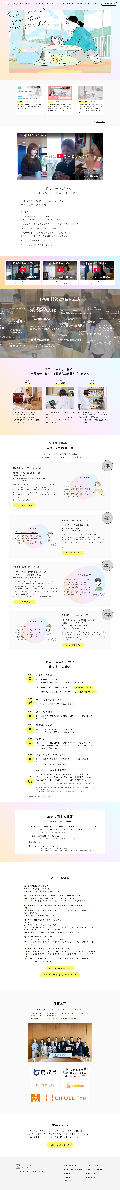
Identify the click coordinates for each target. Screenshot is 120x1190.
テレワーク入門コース (93, 1166)
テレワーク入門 (38, 4)
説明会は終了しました (87, 692)
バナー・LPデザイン (52, 4)
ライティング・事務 (67, 4)
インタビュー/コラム (92, 4)
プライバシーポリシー (71, 1181)
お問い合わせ (90, 1177)
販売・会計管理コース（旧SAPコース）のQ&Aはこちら (60, 975)
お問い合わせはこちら (60, 1145)
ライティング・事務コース (95, 1169)
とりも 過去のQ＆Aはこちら (60, 968)
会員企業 (67, 1177)
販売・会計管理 (25, 4)
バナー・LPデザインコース (73, 1169)
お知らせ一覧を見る (99, 121)
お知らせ (80, 4)
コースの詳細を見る (24, 505)
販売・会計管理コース (71, 1166)
